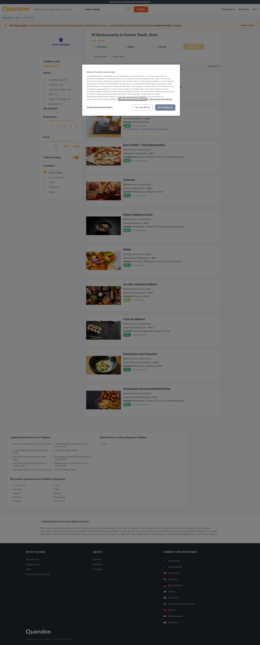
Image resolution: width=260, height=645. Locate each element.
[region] (131, 90)
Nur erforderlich (142, 107)
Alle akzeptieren (165, 107)
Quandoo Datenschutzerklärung (132, 99)
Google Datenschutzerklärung (159, 99)
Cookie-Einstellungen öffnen (100, 107)
